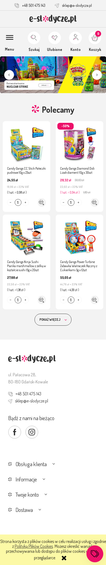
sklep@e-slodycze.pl (77, 5)
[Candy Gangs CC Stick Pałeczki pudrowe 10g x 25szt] (26, 141)
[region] (53, 74)
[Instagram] (31, 432)
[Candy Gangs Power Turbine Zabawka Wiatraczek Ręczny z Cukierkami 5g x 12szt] (79, 235)
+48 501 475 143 (33, 5)
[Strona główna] (53, 19)
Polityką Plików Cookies (34, 546)
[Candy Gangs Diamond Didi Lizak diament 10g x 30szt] (79, 141)
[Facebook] (14, 432)
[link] (53, 74)
